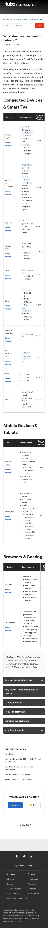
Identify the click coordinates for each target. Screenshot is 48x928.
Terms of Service (35, 889)
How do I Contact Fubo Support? (17, 774)
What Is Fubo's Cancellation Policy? (18, 780)
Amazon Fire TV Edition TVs (18, 680)
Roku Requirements (15, 711)
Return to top (22, 824)
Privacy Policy (33, 894)
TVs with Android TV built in (26, 180)
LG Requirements (13, 702)
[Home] (24, 5)
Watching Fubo (21, 19)
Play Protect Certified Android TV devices (21, 691)
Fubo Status (9, 754)
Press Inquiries (12, 894)
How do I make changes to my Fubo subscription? (19, 768)
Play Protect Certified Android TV (26, 168)
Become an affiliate (14, 889)
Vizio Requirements (14, 730)
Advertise (10, 879)
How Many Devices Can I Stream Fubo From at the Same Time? (23, 760)
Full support (26, 290)
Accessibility (33, 884)
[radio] (15, 805)
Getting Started (36, 19)
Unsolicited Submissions (16, 898)
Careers (9, 884)
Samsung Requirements (17, 720)
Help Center (8, 19)
